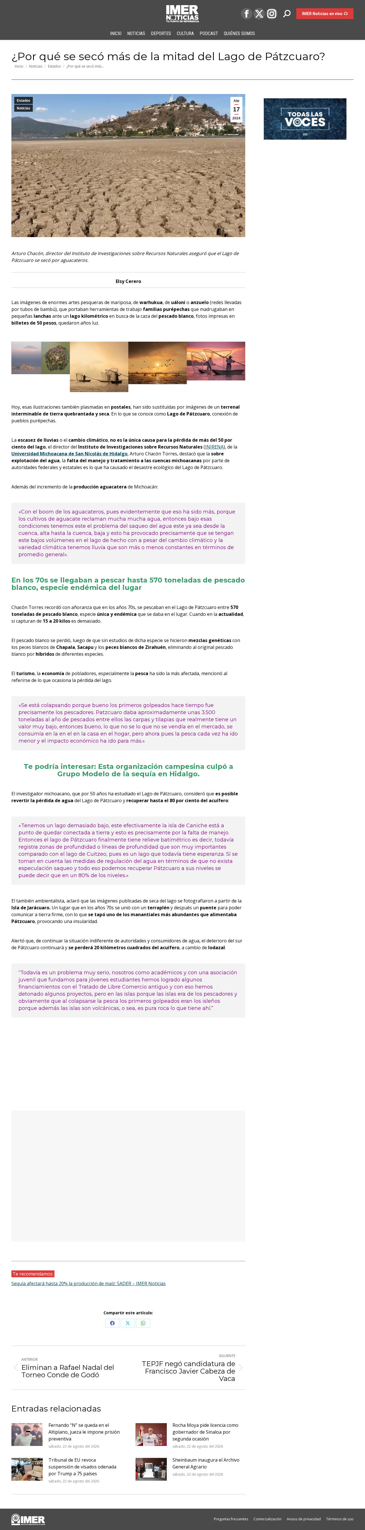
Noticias (23, 108)
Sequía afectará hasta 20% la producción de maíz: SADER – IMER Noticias (88, 1283)
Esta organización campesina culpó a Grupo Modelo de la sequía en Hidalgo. (145, 770)
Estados (23, 101)
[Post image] (27, 1434)
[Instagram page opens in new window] (271, 13)
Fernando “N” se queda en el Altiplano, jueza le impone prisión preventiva (84, 1432)
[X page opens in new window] (259, 13)
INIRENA (214, 447)
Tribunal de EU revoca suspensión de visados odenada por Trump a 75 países (82, 1467)
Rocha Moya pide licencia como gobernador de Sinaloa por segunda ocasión (205, 1432)
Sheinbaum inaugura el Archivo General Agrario (206, 1463)
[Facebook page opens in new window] (246, 13)
